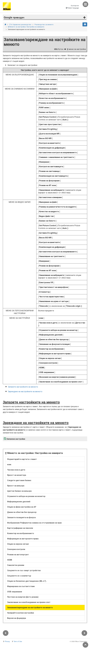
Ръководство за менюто (44, 24)
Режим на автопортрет (18, 554)
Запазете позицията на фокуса (21, 517)
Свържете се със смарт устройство (24, 570)
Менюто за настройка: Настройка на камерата (26, 27)
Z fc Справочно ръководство (20, 24)
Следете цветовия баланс (19, 480)
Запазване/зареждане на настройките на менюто (30, 607)
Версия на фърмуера (16, 618)
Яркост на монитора (16, 475)
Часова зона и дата (16, 469)
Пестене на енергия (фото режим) (22, 596)
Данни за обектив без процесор (21, 512)
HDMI (9, 559)
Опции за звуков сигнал (18, 544)
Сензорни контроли (16, 549)
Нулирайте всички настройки (20, 612)
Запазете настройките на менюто (23, 386)
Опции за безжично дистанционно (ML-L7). (26, 581)
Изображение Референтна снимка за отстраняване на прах (34, 522)
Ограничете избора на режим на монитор (26, 496)
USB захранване (14, 591)
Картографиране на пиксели (20, 528)
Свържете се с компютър (19, 575)
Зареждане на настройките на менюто (25, 391)
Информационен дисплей (18, 501)
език (9, 464)
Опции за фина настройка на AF (21, 506)
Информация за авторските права (22, 538)
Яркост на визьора (15, 485)
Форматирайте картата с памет (22, 459)
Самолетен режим (15, 565)
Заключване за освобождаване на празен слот (28, 602)
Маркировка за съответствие (21, 586)
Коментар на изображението (20, 533)
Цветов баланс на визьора (19, 491)
